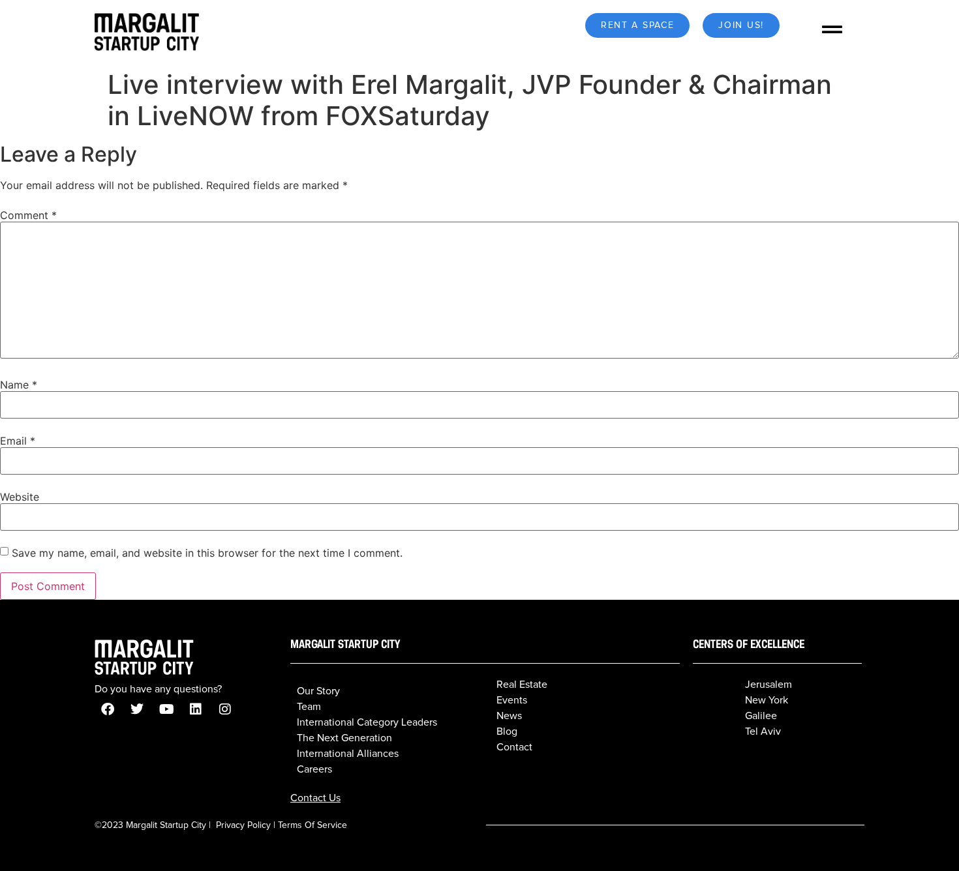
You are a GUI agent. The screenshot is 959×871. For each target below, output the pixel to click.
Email (17, 441)
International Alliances (348, 753)
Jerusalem (768, 684)
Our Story (318, 691)
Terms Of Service (312, 825)
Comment (28, 215)
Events (511, 700)
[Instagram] (225, 709)
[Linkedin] (196, 709)
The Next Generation (344, 738)
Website (19, 497)
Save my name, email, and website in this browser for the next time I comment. (207, 553)
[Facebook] (108, 709)
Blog (506, 731)
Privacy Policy (243, 825)
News (509, 716)
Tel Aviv (763, 731)
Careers (314, 769)
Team (309, 706)
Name (18, 384)
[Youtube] (166, 709)
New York (766, 700)
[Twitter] (137, 709)
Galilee (761, 716)
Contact (514, 747)
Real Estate (521, 684)
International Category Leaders (367, 722)
